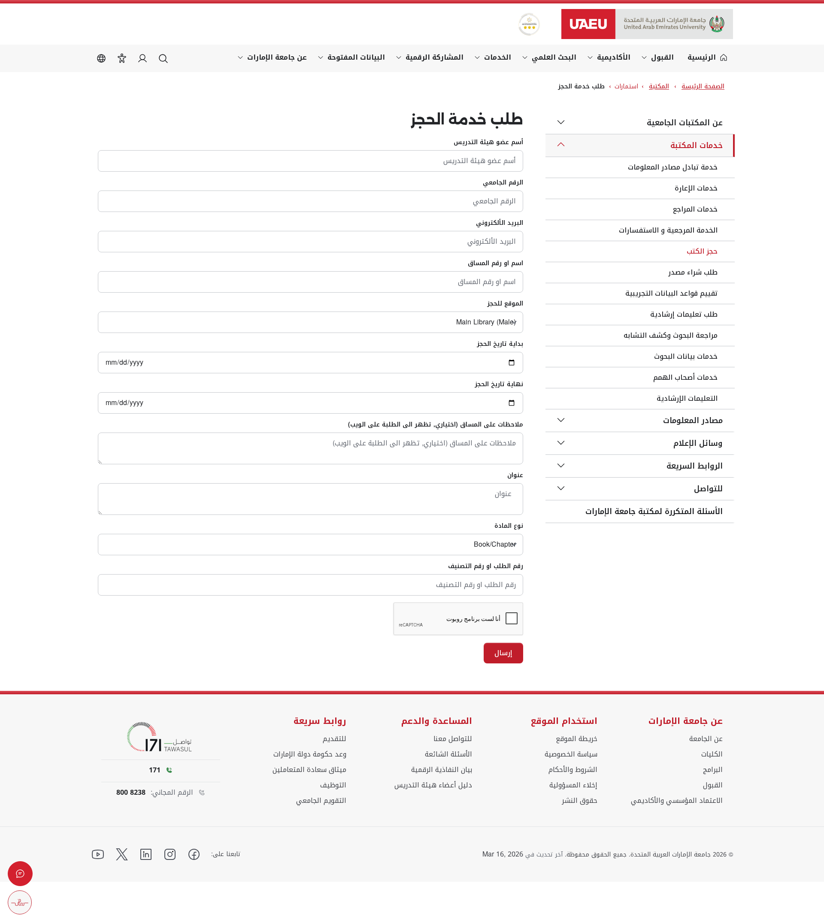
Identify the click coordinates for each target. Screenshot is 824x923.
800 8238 (130, 792)
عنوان (515, 475)
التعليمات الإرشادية (687, 398)
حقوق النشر (579, 801)
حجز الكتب (702, 251)
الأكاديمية (613, 57)
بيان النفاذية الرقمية (441, 770)
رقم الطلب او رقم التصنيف (485, 566)
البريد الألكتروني (499, 223)
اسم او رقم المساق (495, 263)
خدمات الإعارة (696, 188)
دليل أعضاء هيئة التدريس (433, 785)
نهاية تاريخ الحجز (499, 384)
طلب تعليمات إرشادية (684, 314)
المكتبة (659, 86)
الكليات (712, 754)
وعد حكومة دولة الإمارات (309, 754)
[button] (122, 58)
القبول (662, 57)
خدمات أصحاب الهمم (685, 377)
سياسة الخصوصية (571, 754)
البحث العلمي (554, 57)
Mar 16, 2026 (502, 854)
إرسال (503, 653)
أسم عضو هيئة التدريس (488, 142)
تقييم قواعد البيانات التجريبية (671, 293)
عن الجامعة (706, 739)
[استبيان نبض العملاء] (20, 902)
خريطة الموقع (576, 739)
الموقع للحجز (505, 304)
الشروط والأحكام (572, 770)
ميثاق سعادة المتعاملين (309, 770)
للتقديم (334, 739)
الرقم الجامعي (503, 183)
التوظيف (333, 785)
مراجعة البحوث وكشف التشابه (671, 335)
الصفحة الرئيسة (703, 86)
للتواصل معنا (452, 739)
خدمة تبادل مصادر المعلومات (673, 167)
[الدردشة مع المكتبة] (20, 873)
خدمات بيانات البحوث (686, 356)
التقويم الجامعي (321, 801)
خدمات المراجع (695, 209)
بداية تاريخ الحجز (500, 344)
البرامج (713, 770)
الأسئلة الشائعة (448, 754)
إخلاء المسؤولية (573, 785)
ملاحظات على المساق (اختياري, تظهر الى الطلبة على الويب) (435, 425)
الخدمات (497, 57)
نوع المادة (508, 526)
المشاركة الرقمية (435, 57)
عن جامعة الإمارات (277, 57)
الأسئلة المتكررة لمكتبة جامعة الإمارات (654, 511)
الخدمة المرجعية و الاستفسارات (668, 230)
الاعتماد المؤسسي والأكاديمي (677, 801)
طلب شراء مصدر (693, 272)
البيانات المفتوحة (356, 57)
